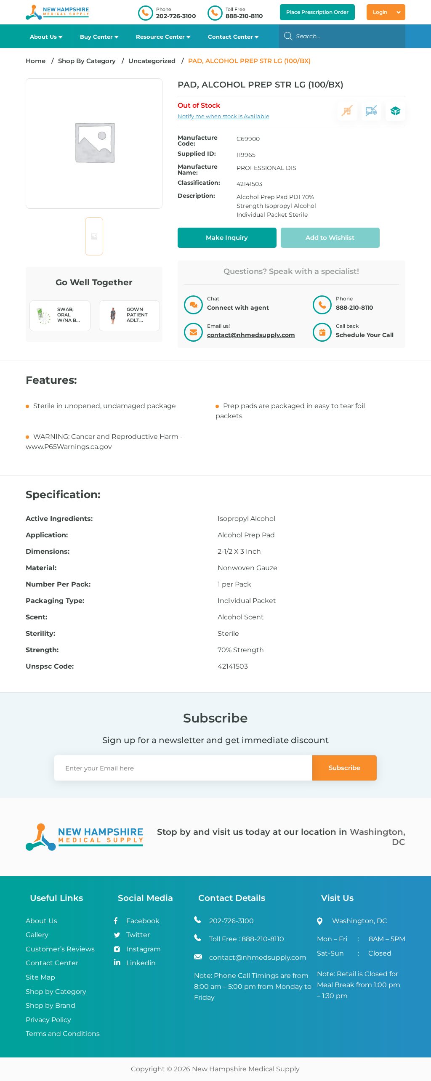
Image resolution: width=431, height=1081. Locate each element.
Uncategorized (152, 61)
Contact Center (230, 36)
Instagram (143, 949)
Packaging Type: (55, 601)
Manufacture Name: (198, 169)
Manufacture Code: (198, 140)
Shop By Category (87, 61)
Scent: (36, 617)
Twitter (138, 935)
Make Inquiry (227, 238)
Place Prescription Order (317, 12)
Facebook (143, 921)
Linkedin (141, 963)
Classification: (199, 183)
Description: (196, 196)
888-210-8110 (244, 16)
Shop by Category (56, 992)
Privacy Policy (48, 1020)
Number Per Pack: (58, 584)
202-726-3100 (176, 16)
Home (35, 61)
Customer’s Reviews (60, 949)
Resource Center (160, 36)
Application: (47, 535)
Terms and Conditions (63, 1034)
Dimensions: (47, 551)
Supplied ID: (197, 154)
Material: (41, 568)
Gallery (37, 935)
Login (380, 12)
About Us (43, 36)
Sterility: (40, 633)
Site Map (40, 977)
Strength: (42, 650)
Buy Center (96, 36)
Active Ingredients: (59, 518)
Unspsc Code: (50, 666)
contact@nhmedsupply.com (251, 335)
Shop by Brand (50, 1005)
